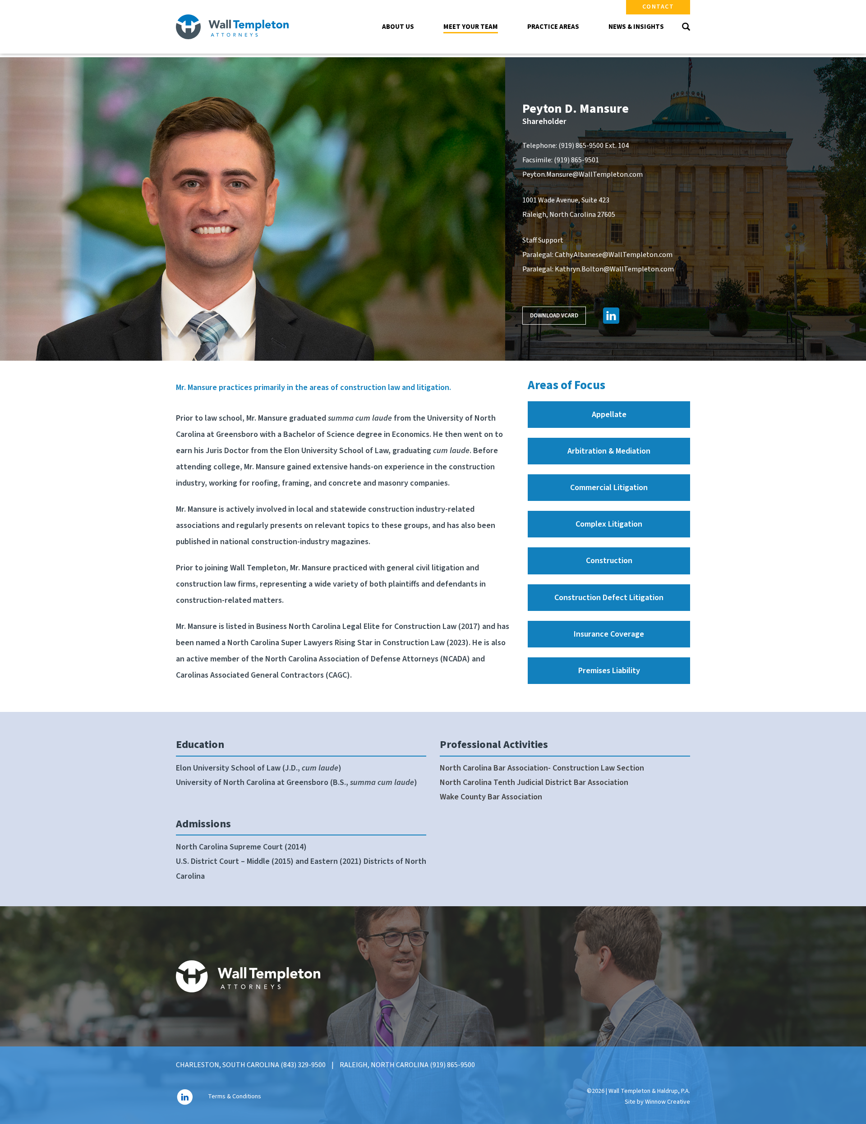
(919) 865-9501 (576, 160)
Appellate (609, 414)
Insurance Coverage (609, 634)
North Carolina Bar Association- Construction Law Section (542, 768)
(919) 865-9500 (580, 146)
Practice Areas (553, 27)
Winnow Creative (667, 1101)
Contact (658, 6)
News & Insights (636, 27)
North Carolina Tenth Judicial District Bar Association (534, 782)
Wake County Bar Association (491, 797)
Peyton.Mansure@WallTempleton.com (582, 174)
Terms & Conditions (234, 1096)
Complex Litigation (609, 524)
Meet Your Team (470, 27)
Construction (609, 560)
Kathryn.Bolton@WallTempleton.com (614, 269)
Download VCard (554, 316)
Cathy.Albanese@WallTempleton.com (614, 255)
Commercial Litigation (609, 487)
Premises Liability (609, 670)
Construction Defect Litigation (608, 597)
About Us (398, 27)
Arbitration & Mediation (608, 451)
